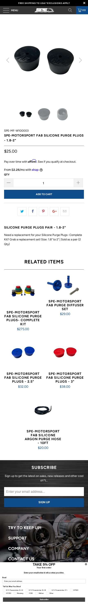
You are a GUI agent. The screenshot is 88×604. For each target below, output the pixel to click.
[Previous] (8, 60)
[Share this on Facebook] (32, 211)
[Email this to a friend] (64, 211)
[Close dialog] (86, 564)
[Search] (71, 10)
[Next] (79, 60)
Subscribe (44, 600)
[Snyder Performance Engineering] (44, 10)
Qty (6, 174)
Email (4, 577)
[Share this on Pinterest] (43, 211)
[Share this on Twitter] (22, 211)
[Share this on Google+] (54, 211)
